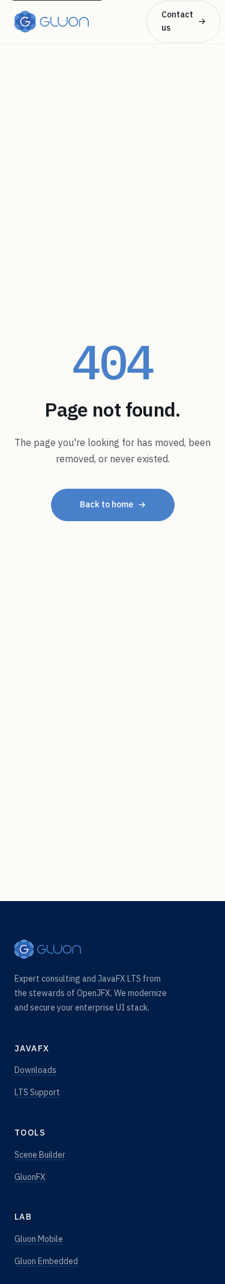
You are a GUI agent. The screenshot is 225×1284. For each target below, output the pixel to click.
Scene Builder (39, 1154)
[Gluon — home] (51, 21)
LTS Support (37, 1092)
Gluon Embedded (46, 1261)
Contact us (183, 21)
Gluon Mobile (38, 1239)
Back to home (113, 504)
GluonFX (30, 1177)
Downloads (35, 1070)
